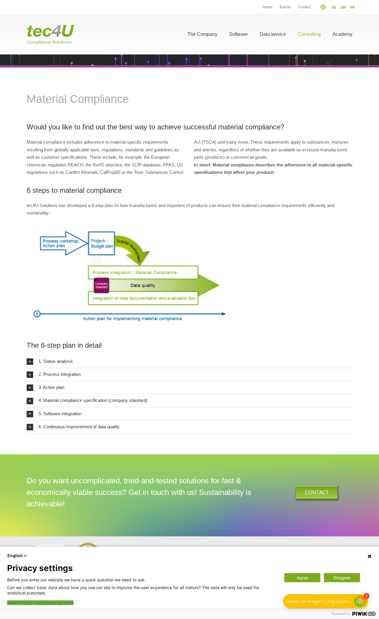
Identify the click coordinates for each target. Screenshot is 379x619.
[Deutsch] (325, 7)
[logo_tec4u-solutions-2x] (50, 27)
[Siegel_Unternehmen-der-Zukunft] (88, 544)
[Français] (351, 7)
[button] (189, 361)
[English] (342, 7)
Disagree (342, 577)
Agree (302, 577)
